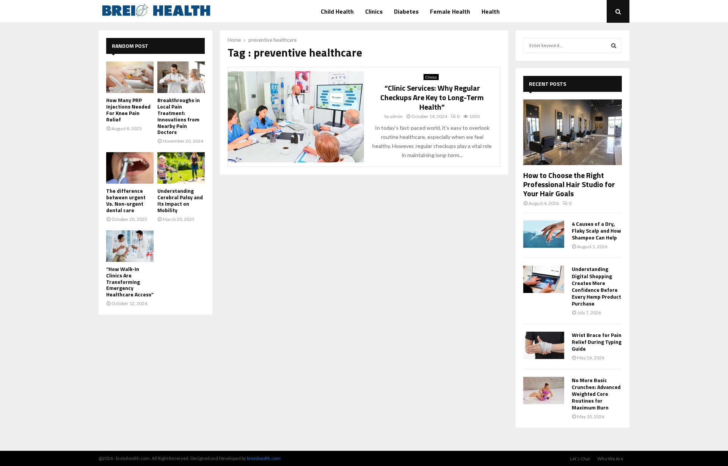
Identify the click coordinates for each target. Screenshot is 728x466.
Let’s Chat (580, 458)
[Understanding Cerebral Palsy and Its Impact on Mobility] (181, 168)
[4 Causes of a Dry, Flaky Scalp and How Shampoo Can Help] (543, 234)
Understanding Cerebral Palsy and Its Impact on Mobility (180, 200)
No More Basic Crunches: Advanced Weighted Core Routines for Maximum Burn (596, 393)
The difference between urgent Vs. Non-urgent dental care (126, 200)
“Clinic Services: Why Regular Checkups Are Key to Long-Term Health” (432, 97)
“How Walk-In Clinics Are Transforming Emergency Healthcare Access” (130, 281)
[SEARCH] (614, 45)
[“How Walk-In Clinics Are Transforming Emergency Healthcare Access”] (130, 246)
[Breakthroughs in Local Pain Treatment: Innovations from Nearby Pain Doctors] (181, 77)
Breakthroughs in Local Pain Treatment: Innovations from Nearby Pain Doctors (178, 116)
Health (491, 11)
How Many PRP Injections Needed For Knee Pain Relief (128, 109)
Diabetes (406, 11)
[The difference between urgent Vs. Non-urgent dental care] (130, 168)
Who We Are (610, 458)
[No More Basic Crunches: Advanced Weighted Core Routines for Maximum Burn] (543, 390)
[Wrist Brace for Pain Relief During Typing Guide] (543, 345)
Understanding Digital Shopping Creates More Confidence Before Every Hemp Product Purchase (596, 286)
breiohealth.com (264, 458)
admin (396, 116)
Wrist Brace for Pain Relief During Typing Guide (596, 342)
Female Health (450, 11)
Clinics (374, 11)
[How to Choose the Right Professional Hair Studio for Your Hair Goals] (572, 132)
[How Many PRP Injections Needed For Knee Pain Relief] (130, 77)
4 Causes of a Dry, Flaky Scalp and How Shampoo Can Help (596, 230)
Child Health (337, 11)
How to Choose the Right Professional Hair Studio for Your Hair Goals (569, 184)
